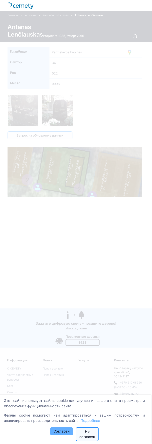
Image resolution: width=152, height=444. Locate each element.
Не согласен (87, 434)
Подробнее (90, 421)
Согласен (61, 431)
